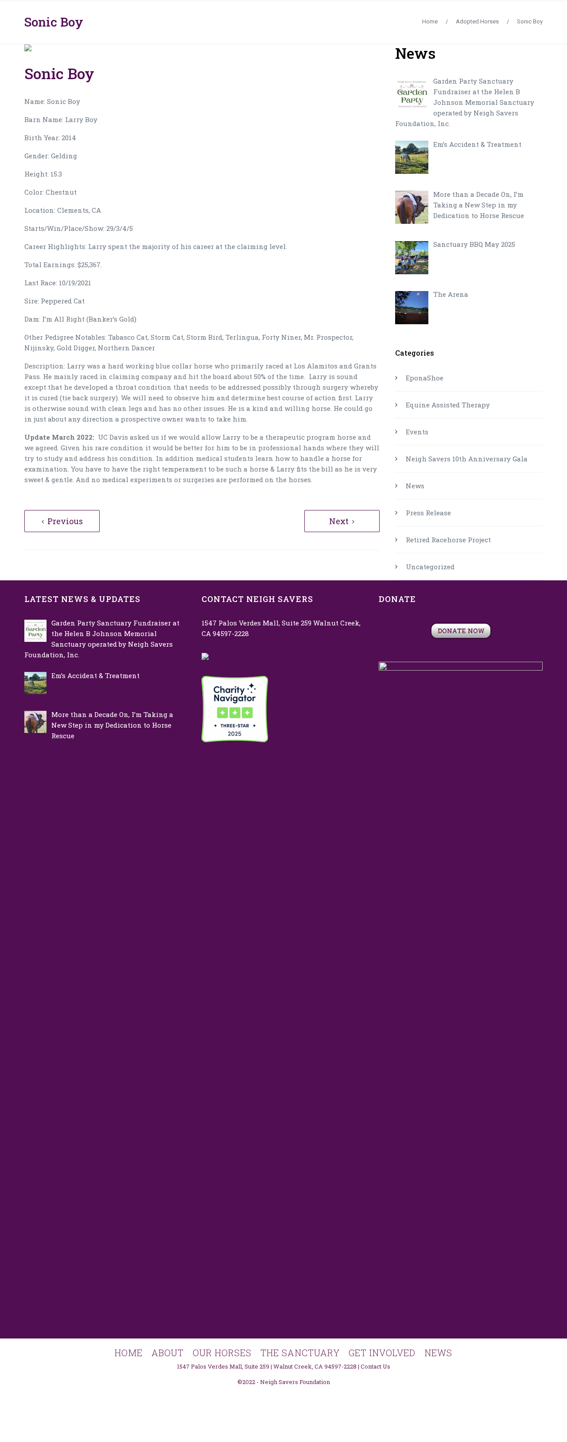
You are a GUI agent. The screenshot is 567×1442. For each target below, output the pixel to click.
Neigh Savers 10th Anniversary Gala (467, 458)
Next (339, 521)
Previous (65, 521)
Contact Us (375, 1366)
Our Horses (222, 1352)
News (415, 485)
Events (417, 431)
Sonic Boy (53, 22)
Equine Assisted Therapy (448, 404)
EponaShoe (424, 377)
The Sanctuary (300, 1352)
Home (430, 21)
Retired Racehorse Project (448, 539)
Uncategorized (430, 566)
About (167, 1352)
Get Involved (382, 1352)
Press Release (428, 512)
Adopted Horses (477, 21)
